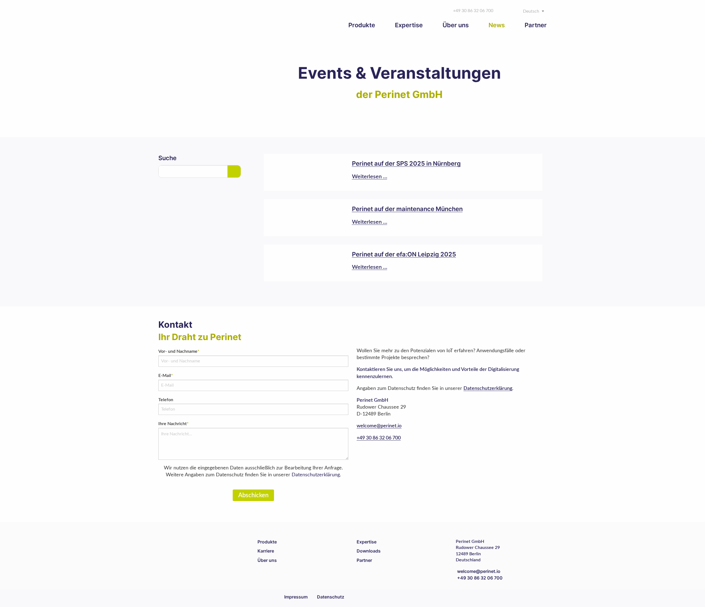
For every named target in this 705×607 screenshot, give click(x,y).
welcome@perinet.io (379, 425)
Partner (364, 560)
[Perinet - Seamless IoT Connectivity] (199, 17)
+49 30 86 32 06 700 (379, 438)
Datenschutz (330, 597)
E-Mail (165, 375)
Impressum (296, 597)
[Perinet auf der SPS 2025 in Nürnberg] (403, 172)
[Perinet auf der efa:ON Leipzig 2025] (403, 263)
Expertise (366, 542)
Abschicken (253, 495)
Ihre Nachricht (173, 424)
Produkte (267, 542)
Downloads (369, 551)
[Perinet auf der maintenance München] (403, 217)
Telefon (165, 400)
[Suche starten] (234, 171)
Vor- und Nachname (178, 351)
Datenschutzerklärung (316, 474)
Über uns (267, 560)
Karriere (265, 551)
